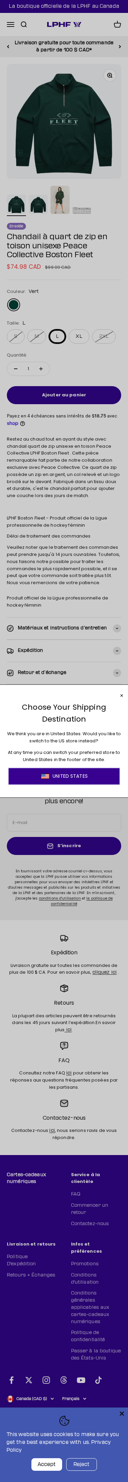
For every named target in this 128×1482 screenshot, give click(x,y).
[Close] (121, 1413)
